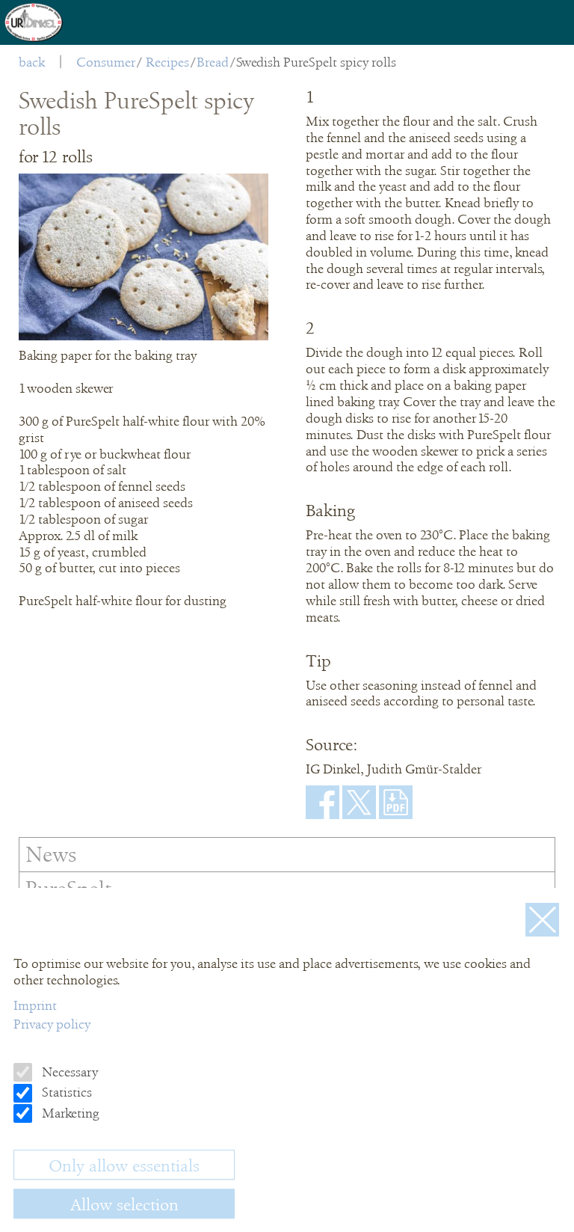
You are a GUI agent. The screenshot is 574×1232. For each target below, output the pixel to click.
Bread (213, 62)
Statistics (65, 1092)
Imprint (35, 1005)
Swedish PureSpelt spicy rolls (316, 62)
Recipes (167, 62)
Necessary (68, 1071)
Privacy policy (51, 1024)
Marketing (69, 1113)
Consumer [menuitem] (105, 62)
